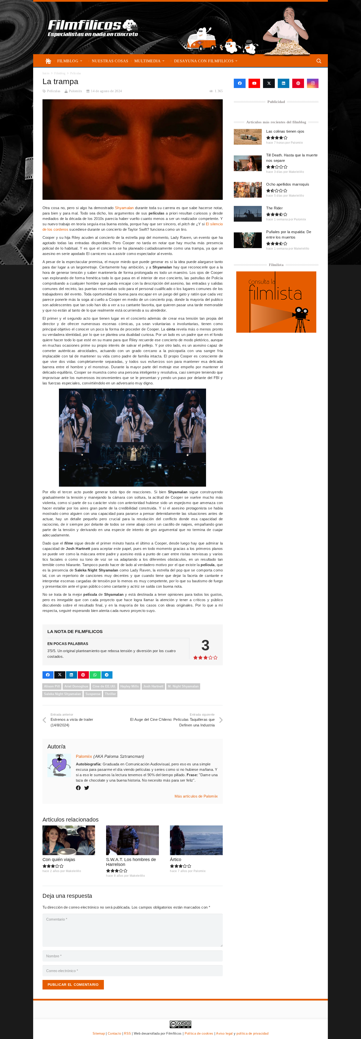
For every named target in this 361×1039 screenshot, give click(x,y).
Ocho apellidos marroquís (287, 184)
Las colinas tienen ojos (285, 131)
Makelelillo (73, 871)
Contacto (114, 1033)
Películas (53, 91)
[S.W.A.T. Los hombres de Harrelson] (132, 840)
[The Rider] (248, 214)
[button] (81, 61)
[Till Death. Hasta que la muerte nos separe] (248, 163)
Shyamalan (124, 208)
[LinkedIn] (284, 83)
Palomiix (75, 91)
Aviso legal (224, 1033)
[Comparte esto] (48, 675)
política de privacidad (252, 1033)
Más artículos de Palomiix (196, 796)
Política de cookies (199, 1033)
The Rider (274, 208)
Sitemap (99, 1033)
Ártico (175, 859)
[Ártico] (196, 840)
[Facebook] (239, 83)
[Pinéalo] (83, 675)
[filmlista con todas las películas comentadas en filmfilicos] (276, 331)
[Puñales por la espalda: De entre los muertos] (248, 240)
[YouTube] (254, 83)
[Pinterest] (298, 83)
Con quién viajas (58, 859)
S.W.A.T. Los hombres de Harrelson (131, 862)
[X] (269, 83)
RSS (127, 1033)
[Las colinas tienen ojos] (248, 137)
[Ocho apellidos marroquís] (248, 190)
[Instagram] (313, 83)
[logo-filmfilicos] (93, 28)
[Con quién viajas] (68, 840)
